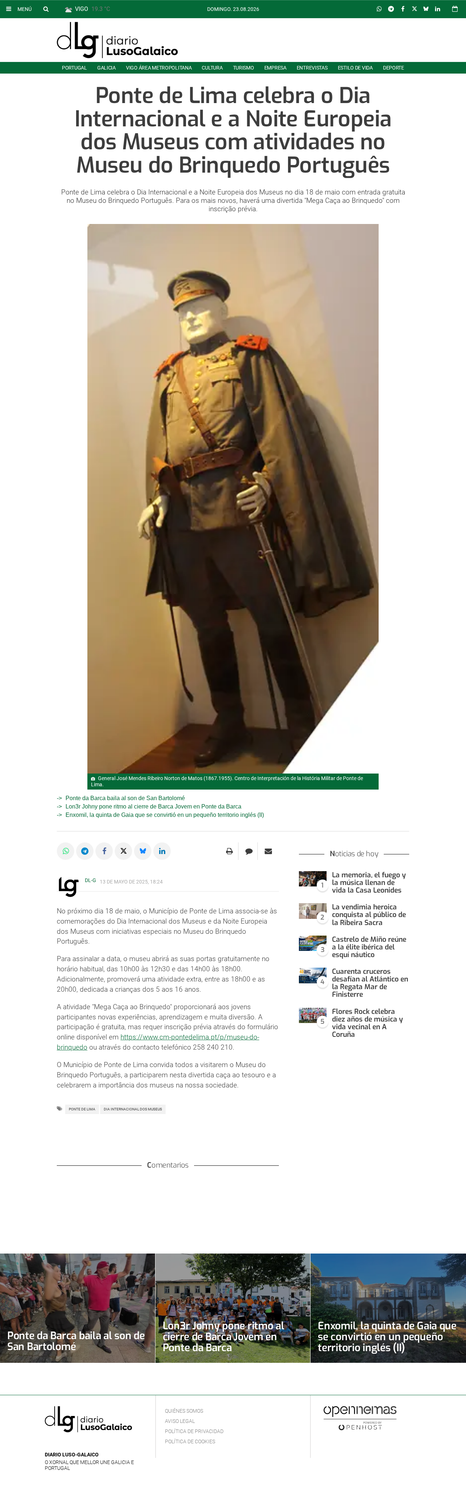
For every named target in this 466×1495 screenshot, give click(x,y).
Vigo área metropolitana (158, 68)
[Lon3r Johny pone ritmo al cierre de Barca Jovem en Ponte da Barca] (233, 1308)
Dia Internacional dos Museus (133, 1109)
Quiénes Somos (184, 1411)
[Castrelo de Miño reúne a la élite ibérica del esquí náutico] (313, 943)
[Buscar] (46, 8)
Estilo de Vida (355, 68)
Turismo (243, 68)
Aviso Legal (180, 1421)
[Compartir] (379, 9)
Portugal (74, 68)
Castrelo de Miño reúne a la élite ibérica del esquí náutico (369, 947)
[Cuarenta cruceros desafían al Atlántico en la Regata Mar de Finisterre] (313, 975)
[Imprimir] (229, 851)
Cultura (212, 68)
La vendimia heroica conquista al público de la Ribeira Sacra (369, 914)
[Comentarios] (248, 851)
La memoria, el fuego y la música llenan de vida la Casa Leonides (369, 882)
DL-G (90, 880)
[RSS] (83, 1444)
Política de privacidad (194, 1431)
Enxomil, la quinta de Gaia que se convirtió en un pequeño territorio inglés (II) (165, 815)
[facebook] (61, 1444)
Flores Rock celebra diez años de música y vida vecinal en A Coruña (367, 1023)
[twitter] (71, 1444)
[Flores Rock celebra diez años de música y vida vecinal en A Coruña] (313, 1015)
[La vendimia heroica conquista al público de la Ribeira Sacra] (313, 911)
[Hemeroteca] (455, 8)
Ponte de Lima (82, 1109)
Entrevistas (312, 68)
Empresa (275, 68)
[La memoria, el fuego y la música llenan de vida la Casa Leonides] (313, 879)
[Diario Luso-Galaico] (117, 40)
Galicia (106, 68)
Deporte (393, 68)
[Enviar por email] (268, 851)
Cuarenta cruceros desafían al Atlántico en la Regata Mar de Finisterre (370, 983)
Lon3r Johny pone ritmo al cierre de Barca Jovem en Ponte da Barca (153, 806)
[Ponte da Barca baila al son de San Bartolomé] (77, 1308)
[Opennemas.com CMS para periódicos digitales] (360, 1418)
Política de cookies (190, 1441)
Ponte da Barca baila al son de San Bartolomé (125, 798)
